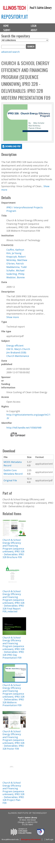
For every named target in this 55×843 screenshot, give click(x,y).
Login (33, 25)
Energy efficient (15, 345)
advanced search (10, 51)
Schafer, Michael (15, 270)
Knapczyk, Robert (16, 256)
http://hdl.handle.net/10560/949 (23, 427)
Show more (12, 317)
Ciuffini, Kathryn (15, 249)
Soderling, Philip (15, 273)
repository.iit (14, 17)
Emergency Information (31, 839)
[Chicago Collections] (21, 834)
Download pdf (13, 146)
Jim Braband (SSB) (16, 352)
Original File (10, 480)
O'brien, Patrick (15, 263)
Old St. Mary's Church (18, 349)
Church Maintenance (17, 355)
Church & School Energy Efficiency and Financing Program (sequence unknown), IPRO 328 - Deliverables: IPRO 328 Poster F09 (13, 740)
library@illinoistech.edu (10, 839)
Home (6, 25)
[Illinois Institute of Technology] (27, 813)
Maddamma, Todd (16, 267)
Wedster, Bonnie (15, 277)
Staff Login (49, 839)
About (34, 30)
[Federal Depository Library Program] (40, 834)
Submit (6, 30)
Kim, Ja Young (13, 253)
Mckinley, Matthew (16, 260)
